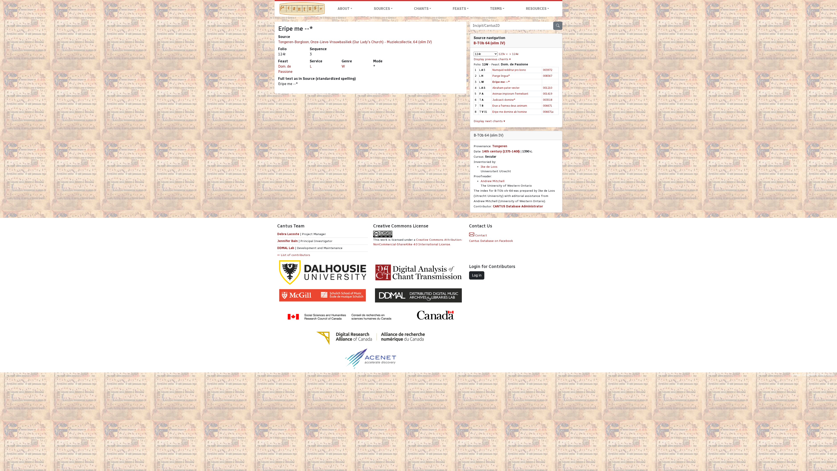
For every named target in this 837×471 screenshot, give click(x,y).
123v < (503, 54)
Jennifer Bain (288, 241)
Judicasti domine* (503, 99)
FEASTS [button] (459, 9)
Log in (476, 275)
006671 (547, 105)
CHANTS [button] (421, 9)
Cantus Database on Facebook (491, 241)
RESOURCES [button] (536, 9)
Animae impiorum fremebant (510, 93)
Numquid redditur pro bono (509, 70)
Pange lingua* (501, 75)
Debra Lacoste (288, 234)
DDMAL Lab (285, 248)
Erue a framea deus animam (509, 105)
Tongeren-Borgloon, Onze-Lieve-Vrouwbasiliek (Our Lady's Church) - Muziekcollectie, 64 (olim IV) (355, 42)
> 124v (514, 54)
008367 (547, 75)
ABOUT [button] (344, 9)
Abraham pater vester (505, 87)
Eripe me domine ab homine (509, 111)
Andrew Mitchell (492, 181)
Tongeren (499, 146)
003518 (547, 99)
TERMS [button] (496, 9)
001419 (547, 93)
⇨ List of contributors (293, 255)
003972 (547, 70)
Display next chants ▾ (489, 121)
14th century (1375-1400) (501, 151)
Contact (480, 235)
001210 (547, 87)
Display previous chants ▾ (492, 59)
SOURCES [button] (382, 9)
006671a (548, 111)
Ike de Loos (489, 167)
